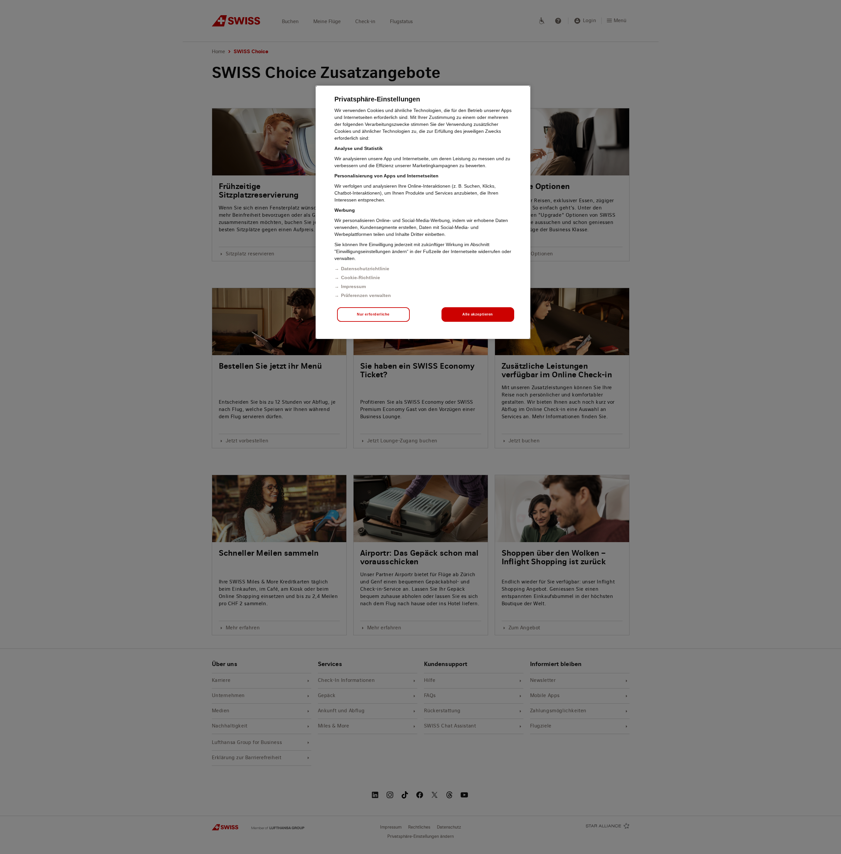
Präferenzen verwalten (366, 295)
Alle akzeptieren (477, 314)
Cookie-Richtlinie (360, 277)
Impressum (353, 286)
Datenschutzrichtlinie (365, 268)
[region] (423, 212)
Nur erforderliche (373, 314)
